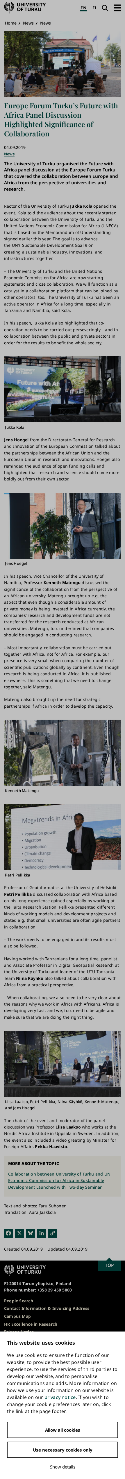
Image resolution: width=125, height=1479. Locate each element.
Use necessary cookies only (62, 1450)
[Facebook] (8, 1233)
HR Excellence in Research (30, 1324)
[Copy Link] (52, 1233)
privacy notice (60, 1397)
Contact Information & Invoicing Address (46, 1308)
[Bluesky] (30, 1233)
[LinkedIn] (41, 1233)
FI (94, 8)
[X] (19, 1233)
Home (11, 23)
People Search (18, 1300)
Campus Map (17, 1316)
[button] (117, 7)
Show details (62, 1467)
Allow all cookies (62, 1430)
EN (83, 8)
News (28, 23)
